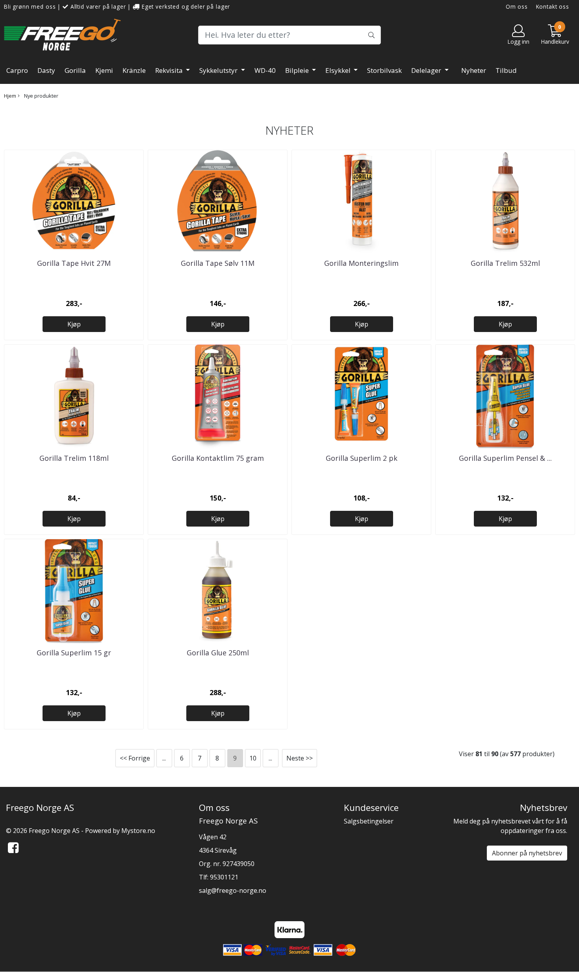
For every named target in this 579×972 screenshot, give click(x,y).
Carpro (17, 70)
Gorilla (75, 70)
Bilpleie (297, 70)
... (164, 758)
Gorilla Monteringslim (361, 263)
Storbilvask (384, 70)
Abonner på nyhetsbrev (527, 853)
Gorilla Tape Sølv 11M (217, 263)
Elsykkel (338, 70)
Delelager (427, 70)
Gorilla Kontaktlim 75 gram (218, 458)
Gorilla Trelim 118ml (74, 458)
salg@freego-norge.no (232, 890)
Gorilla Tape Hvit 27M (74, 263)
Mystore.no (138, 830)
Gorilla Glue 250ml (218, 652)
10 (252, 758)
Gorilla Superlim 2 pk (361, 458)
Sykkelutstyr (219, 70)
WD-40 (265, 70)
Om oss (517, 6)
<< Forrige (135, 758)
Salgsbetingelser (368, 821)
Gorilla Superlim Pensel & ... (505, 458)
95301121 (224, 877)
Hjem (10, 95)
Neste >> (299, 758)
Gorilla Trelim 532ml (505, 263)
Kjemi (104, 70)
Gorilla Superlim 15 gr (74, 652)
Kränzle (134, 70)
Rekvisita (169, 70)
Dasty (46, 70)
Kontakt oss (552, 6)
